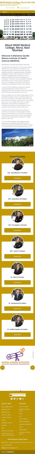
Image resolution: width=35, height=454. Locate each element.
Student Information (24, 421)
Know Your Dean (6, 415)
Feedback (4, 425)
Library (21, 427)
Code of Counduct (24, 406)
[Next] (32, 367)
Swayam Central (6, 409)
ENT (20, 416)
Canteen (4, 420)
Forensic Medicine (6, 417)
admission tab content (7, 431)
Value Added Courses (7, 407)
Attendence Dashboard (25, 424)
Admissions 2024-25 (7, 423)
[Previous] (2, 367)
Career (21, 413)
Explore (22, 404)
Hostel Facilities (23, 419)
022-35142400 (12, 7)
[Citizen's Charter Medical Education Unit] (17, 367)
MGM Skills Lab (6, 412)
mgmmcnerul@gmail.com (25, 7)
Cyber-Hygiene (23, 429)
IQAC (3, 428)
